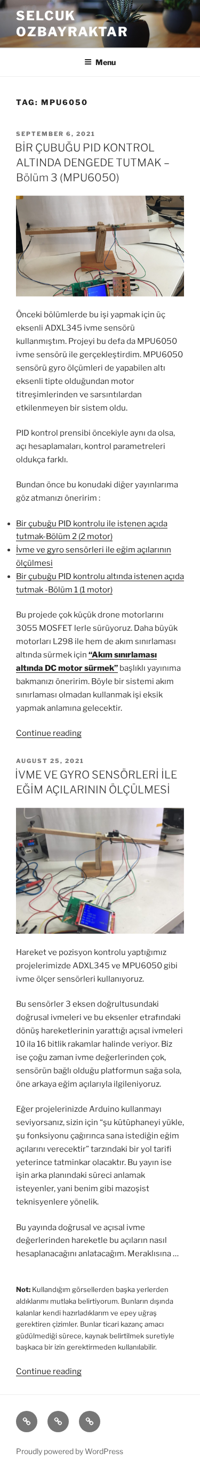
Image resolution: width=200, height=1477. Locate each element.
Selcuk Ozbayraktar (72, 23)
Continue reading (49, 733)
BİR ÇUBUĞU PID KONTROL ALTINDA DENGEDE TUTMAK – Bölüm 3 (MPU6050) (92, 162)
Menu (105, 62)
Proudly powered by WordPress (69, 1451)
